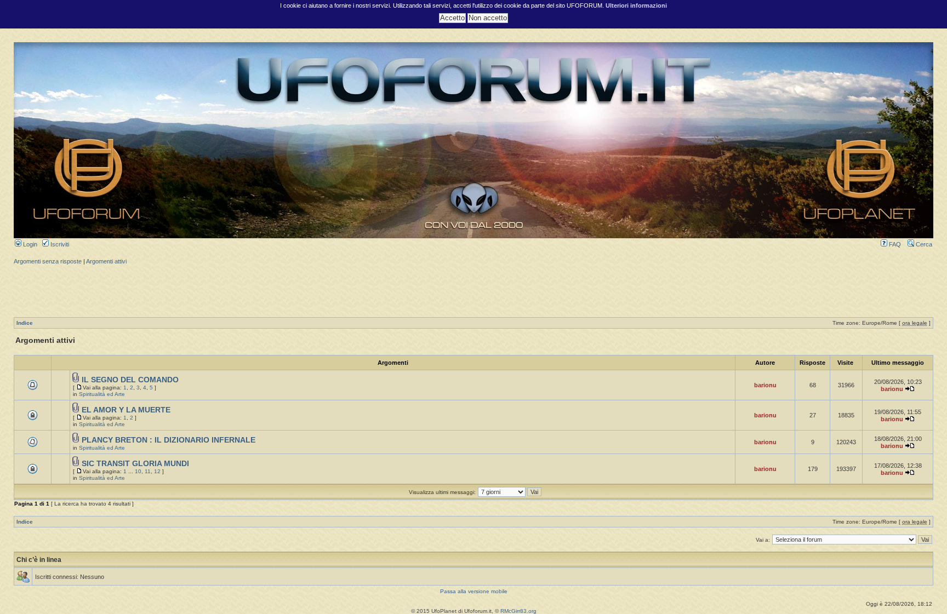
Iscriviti (59, 244)
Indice (24, 323)
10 (138, 471)
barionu (765, 385)
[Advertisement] (473, 289)
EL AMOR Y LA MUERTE (126, 410)
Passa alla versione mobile (473, 591)
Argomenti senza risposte (48, 261)
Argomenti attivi (106, 261)
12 (157, 471)
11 (148, 471)
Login (29, 244)
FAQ (894, 244)
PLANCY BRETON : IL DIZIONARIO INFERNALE (168, 440)
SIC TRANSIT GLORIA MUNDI (135, 464)
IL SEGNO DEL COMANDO (130, 380)
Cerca (923, 244)
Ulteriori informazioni (636, 5)
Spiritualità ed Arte (102, 394)
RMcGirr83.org (518, 611)
